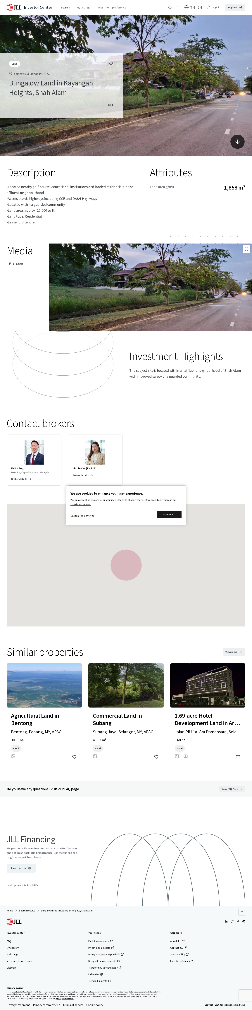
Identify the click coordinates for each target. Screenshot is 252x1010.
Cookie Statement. (80, 504)
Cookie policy (94, 1005)
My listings (12, 954)
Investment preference (19, 961)
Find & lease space (98, 941)
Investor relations (180, 961)
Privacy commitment (46, 1005)
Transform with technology (103, 967)
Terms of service (73, 1005)
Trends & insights (97, 981)
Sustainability (177, 954)
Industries (93, 974)
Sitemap (11, 967)
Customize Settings (82, 515)
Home (10, 910)
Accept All (169, 514)
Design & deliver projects (102, 961)
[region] (126, 505)
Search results (27, 910)
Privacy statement (18, 1005)
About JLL (175, 941)
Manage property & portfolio (104, 954)
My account (13, 947)
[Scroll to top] (241, 912)
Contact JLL (176, 947)
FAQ (9, 941)
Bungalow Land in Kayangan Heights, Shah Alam (67, 910)
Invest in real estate (99, 947)
